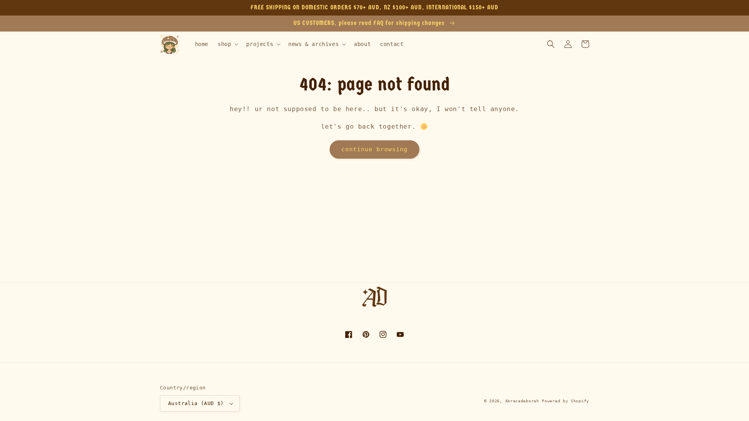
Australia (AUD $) (196, 403)
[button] (227, 44)
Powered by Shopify (565, 401)
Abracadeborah (522, 401)
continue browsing (374, 149)
